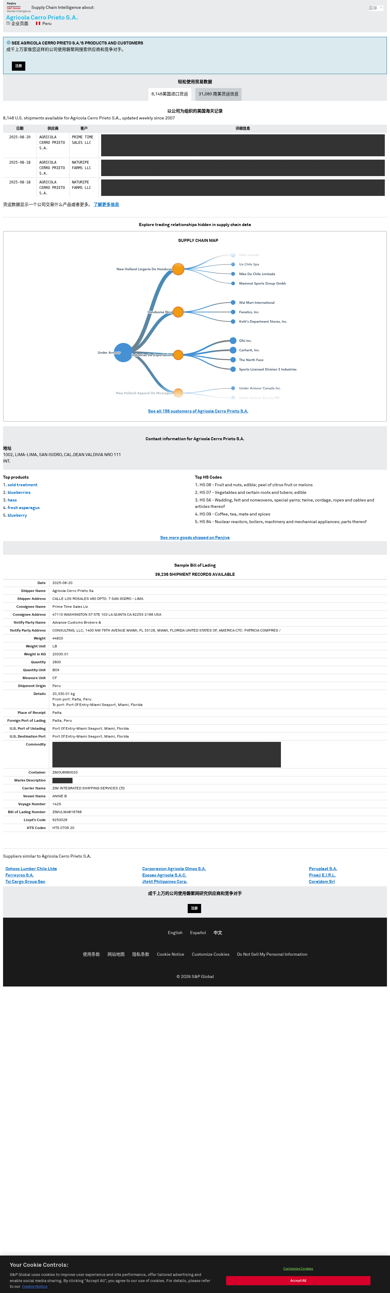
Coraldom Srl (322, 882)
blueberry (17, 515)
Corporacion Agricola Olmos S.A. (174, 869)
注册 (18, 66)
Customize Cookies (210, 954)
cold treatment (22, 485)
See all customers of (198, 411)
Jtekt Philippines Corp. (164, 882)
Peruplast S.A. (323, 869)
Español (198, 933)
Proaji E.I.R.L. (322, 875)
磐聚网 (18, 7)
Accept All (298, 1280)
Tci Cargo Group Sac (25, 882)
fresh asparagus (24, 508)
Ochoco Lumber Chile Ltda (31, 869)
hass (12, 500)
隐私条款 (140, 954)
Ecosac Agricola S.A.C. (164, 875)
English (175, 933)
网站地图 (116, 954)
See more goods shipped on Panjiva (195, 538)
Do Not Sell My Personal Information (272, 954)
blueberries (19, 493)
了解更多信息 (106, 205)
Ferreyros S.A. (19, 875)
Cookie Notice (170, 954)
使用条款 (91, 954)
